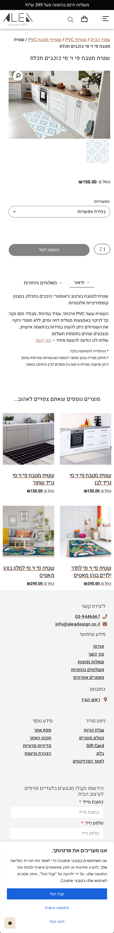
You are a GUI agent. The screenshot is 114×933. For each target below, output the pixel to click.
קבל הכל (57, 893)
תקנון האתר (40, 738)
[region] (57, 887)
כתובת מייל (92, 802)
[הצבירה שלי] (9, 923)
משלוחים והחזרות (87, 669)
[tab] (82, 282)
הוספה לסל (49, 250)
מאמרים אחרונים (88, 677)
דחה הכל (57, 921)
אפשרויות (102, 202)
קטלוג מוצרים (91, 738)
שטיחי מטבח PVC (44, 39)
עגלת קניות (94, 730)
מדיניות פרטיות (37, 745)
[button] (18, 76)
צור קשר (43, 340)
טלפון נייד (93, 823)
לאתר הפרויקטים (88, 761)
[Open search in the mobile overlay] (70, 19)
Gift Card (95, 745)
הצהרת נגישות (38, 753)
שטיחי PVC (76, 39)
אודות (98, 646)
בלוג (100, 753)
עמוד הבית (100, 39)
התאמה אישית (57, 907)
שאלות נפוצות (91, 662)
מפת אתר (42, 730)
